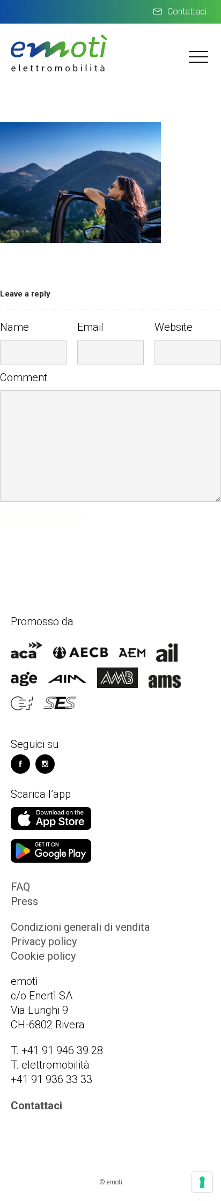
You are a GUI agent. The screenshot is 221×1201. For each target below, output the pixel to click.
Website (173, 327)
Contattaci (187, 11)
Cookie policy (43, 956)
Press (24, 901)
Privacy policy (44, 941)
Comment (23, 377)
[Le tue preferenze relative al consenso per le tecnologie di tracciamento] (202, 1182)
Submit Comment (41, 516)
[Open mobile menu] (199, 56)
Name (14, 327)
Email (90, 327)
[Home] (59, 70)
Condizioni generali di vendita (80, 927)
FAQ (20, 886)
